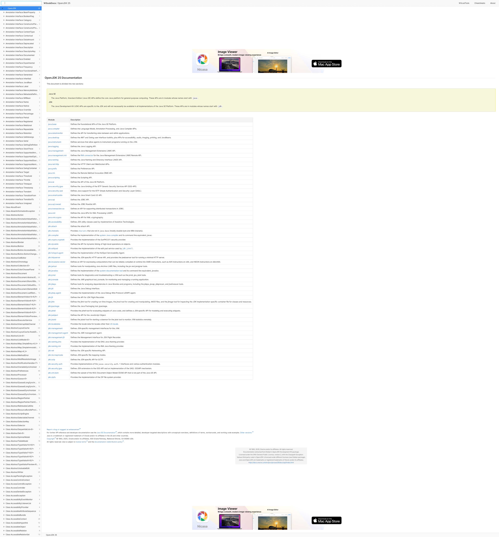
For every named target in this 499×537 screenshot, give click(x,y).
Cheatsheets (479, 3)
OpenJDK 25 (51, 535)
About (492, 3)
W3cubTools (464, 3)
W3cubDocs (50, 3)
